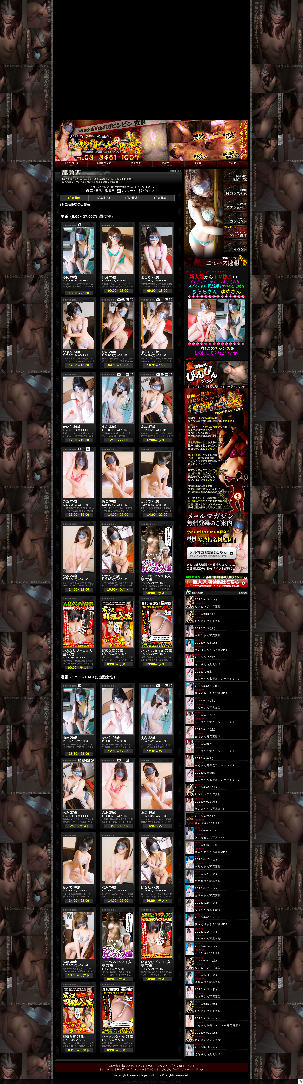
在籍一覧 (113, 1065)
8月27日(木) (131, 197)
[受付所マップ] (104, 164)
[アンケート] (168, 164)
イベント (190, 1065)
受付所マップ (124, 1069)
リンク (199, 1069)
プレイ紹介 (176, 1065)
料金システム (128, 1065)
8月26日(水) (103, 197)
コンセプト (161, 1065)
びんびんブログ (170, 1069)
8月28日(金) (160, 197)
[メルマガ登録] (136, 164)
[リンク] (232, 164)
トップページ (107, 1069)
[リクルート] (200, 164)
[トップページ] (72, 164)
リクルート (187, 1069)
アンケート (153, 1069)
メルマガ (139, 1069)
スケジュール (145, 1065)
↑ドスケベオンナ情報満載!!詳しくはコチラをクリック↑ (216, 386)
